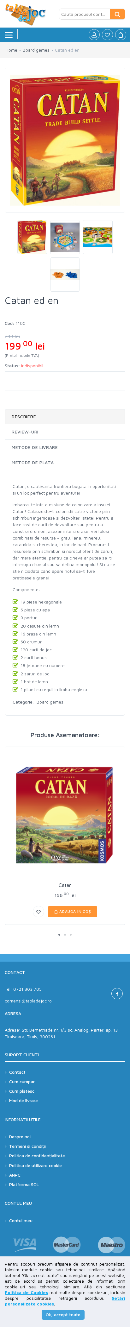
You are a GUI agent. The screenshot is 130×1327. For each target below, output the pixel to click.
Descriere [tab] (24, 416)
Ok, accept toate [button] (63, 1314)
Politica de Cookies (26, 1292)
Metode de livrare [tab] (35, 447)
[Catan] (65, 815)
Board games (36, 50)
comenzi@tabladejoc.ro (28, 1000)
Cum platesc (21, 1091)
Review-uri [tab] (25, 431)
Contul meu (20, 1220)
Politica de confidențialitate (37, 1155)
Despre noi (20, 1136)
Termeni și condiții (27, 1146)
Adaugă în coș (74, 911)
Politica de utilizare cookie (35, 1165)
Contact (17, 1072)
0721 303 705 (27, 989)
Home (11, 50)
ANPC (15, 1175)
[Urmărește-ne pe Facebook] (117, 993)
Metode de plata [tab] (33, 462)
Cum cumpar (22, 1081)
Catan (65, 885)
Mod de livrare (23, 1100)
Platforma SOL (24, 1184)
